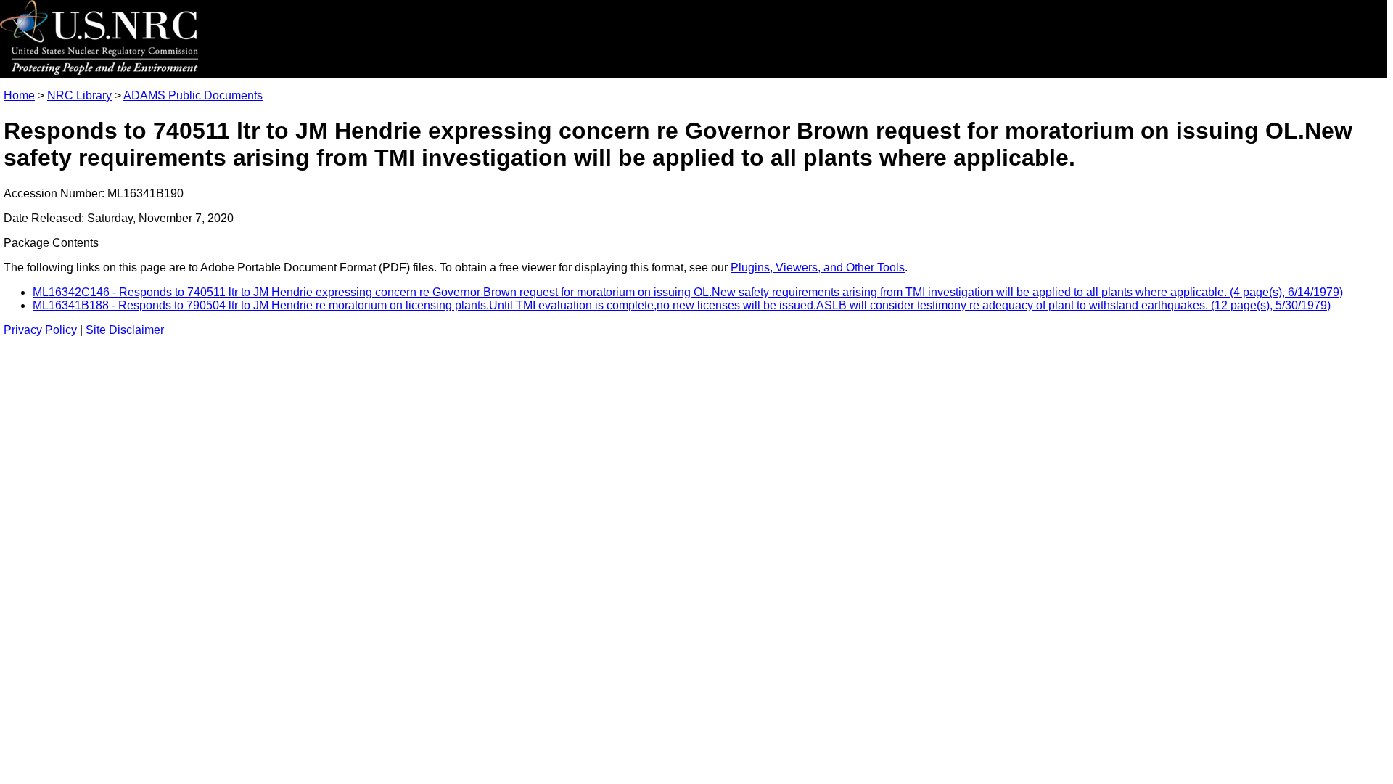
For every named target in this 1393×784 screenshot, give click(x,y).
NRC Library (79, 95)
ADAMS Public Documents (193, 95)
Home (19, 95)
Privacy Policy (40, 330)
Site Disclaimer (125, 330)
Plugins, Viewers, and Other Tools (818, 267)
